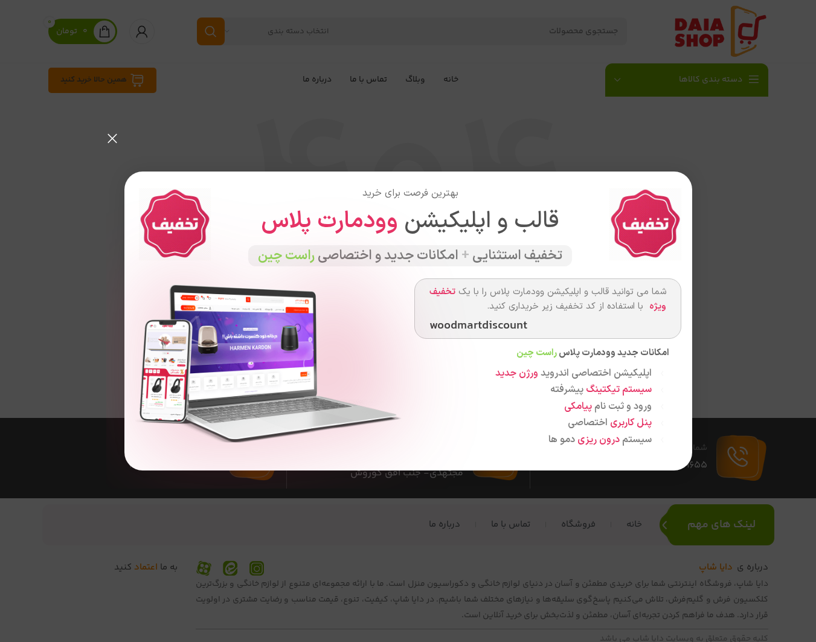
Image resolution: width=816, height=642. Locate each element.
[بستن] (112, 138)
